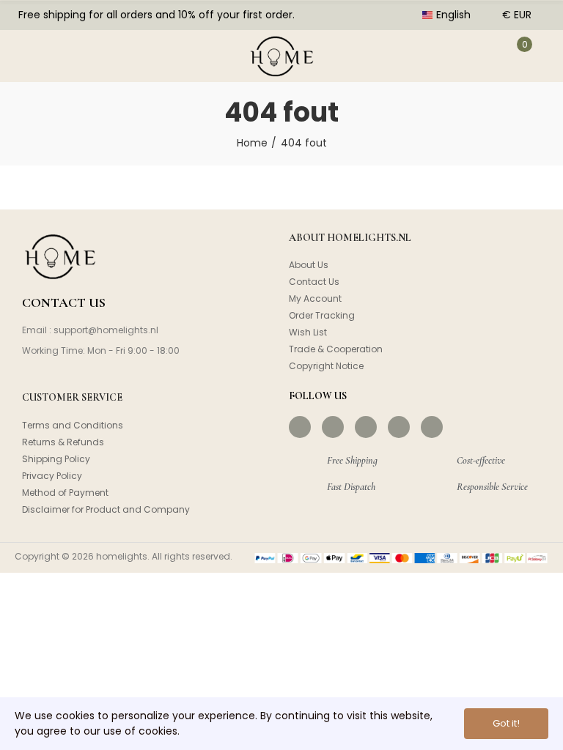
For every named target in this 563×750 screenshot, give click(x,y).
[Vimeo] (432, 427)
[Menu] (28, 56)
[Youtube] (399, 427)
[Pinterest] (366, 427)
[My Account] (479, 56)
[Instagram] (333, 427)
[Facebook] (300, 427)
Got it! (506, 723)
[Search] (72, 56)
